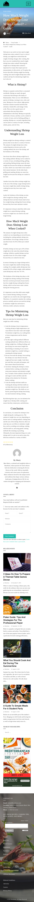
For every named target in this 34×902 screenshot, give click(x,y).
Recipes (5, 837)
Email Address (9, 822)
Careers (5, 887)
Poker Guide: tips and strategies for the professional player (14, 620)
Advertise (6, 883)
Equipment (6, 851)
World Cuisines (7, 844)
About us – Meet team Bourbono (12, 864)
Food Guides (7, 11)
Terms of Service (8, 870)
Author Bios (6, 867)
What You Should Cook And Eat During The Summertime (17, 663)
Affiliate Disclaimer (9, 874)
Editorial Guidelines (9, 880)
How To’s (6, 840)
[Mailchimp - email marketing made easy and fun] (25, 830)
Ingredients (6, 847)
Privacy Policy (7, 890)
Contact (5, 860)
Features (5, 854)
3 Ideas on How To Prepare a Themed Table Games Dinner (16, 577)
